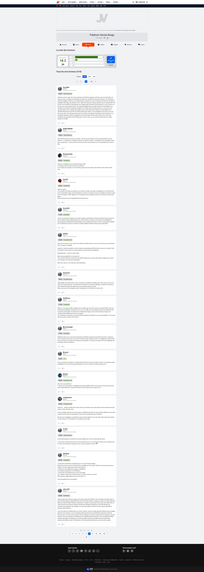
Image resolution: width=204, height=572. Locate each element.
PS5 (60, 6)
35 (91, 81)
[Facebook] (69, 550)
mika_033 (66, 489)
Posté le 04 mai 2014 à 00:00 (69, 90)
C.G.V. (91, 560)
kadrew (65, 233)
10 (96, 533)
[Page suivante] (88, 530)
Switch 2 (72, 6)
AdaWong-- (67, 298)
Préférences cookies (138, 560)
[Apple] (127, 550)
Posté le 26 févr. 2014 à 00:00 (69, 400)
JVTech (92, 2)
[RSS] (85, 550)
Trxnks (65, 429)
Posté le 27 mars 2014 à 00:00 (69, 236)
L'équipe (68, 560)
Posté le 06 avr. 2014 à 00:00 (69, 211)
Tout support (99, 38)
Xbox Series (66, 6)
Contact (61, 560)
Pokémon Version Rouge (72, 30)
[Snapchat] (97, 550)
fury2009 (66, 87)
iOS (88, 6)
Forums (115, 2)
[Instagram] (77, 550)
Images (115, 44)
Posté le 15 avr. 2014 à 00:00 (69, 157)
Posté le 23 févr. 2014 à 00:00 (69, 432)
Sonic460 (66, 208)
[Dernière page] (91, 530)
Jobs (108, 562)
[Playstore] (123, 550)
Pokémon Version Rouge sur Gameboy (88, 30)
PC (57, 6)
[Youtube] (81, 550)
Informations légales (77, 560)
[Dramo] (65, 352)
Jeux (63, 2)
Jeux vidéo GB (63, 30)
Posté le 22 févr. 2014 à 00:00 (69, 456)
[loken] (65, 374)
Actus (77, 44)
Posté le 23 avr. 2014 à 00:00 (69, 131)
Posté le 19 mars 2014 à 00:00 (69, 301)
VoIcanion (66, 273)
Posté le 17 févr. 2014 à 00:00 (69, 492)
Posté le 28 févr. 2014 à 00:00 (69, 330)
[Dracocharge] (67, 327)
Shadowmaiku (68, 154)
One (80, 6)
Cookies (121, 560)
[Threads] (93, 550)
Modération (98, 560)
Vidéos (108, 2)
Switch (84, 6)
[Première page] (81, 530)
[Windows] (132, 550)
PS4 (77, 6)
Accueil (58, 30)
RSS (104, 562)
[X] (73, 550)
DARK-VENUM (68, 129)
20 (100, 533)
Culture (99, 2)
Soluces (129, 44)
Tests (89, 44)
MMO (97, 6)
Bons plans (82, 2)
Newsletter (98, 562)
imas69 (65, 179)
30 (104, 533)
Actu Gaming (72, 2)
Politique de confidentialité (110, 560)
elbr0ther (66, 454)
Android (93, 6)
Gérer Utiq (128, 560)
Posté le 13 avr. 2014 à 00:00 (69, 182)
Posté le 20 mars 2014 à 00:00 (69, 275)
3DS (105, 38)
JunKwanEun (67, 397)
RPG (101, 6)
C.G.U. (86, 560)
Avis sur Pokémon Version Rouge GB (105, 30)
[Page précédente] (84, 530)
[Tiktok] (89, 550)
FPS (105, 6)
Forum (142, 44)
